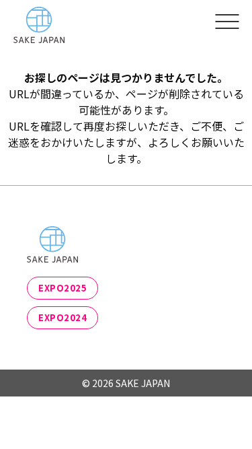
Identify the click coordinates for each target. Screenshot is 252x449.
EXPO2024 (62, 317)
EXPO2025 (62, 287)
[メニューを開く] (227, 21)
